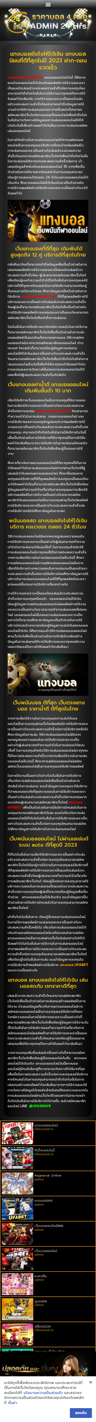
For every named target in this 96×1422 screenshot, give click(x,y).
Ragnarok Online (48, 1175)
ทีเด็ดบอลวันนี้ (45, 1150)
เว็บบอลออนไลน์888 (49, 1226)
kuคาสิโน (41, 1276)
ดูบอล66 (41, 1301)
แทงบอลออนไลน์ (46, 1125)
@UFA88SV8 (40, 1106)
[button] (48, 4)
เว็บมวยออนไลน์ (46, 1251)
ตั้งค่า (12, 1403)
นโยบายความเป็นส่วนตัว (43, 1393)
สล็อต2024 (43, 1326)
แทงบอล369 (43, 1200)
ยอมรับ (81, 1413)
